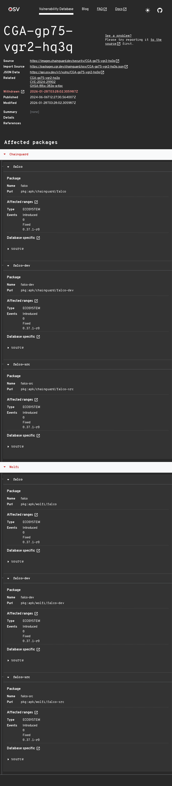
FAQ (100, 9)
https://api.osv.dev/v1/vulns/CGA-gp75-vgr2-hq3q (65, 73)
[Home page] (14, 10)
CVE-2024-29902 (43, 82)
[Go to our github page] (159, 10)
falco (16, 167)
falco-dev (20, 266)
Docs (118, 9)
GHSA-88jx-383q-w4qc (46, 86)
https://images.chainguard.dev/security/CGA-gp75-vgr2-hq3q (72, 61)
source (17, 249)
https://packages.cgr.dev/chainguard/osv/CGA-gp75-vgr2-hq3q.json (77, 67)
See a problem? (118, 36)
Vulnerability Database (56, 9)
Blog (85, 9)
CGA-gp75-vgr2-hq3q (45, 78)
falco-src (20, 364)
